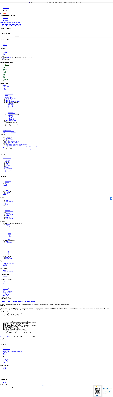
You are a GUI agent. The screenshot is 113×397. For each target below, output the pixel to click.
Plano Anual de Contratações (8, 131)
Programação (10, 227)
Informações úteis (11, 104)
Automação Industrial (9, 139)
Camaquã (4, 282)
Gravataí (4, 284)
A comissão (10, 126)
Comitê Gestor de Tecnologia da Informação (18, 301)
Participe (60, 2)
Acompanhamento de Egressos (8, 263)
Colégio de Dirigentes (9, 94)
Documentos (7, 161)
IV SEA (9, 236)
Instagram (4, 371)
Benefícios (7, 164)
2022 (8, 243)
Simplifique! (48, 2)
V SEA (9, 235)
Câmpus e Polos (6, 346)
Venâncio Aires (5, 295)
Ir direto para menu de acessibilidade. (7, 0)
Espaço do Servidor (6, 349)
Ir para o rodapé (6, 8)
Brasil (32, 2)
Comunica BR (55, 2)
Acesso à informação (68, 2)
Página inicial (8, 57)
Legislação (75, 2)
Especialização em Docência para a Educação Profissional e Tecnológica (18, 149)
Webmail (4, 367)
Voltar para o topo (3, 340)
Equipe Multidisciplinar (7, 168)
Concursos (5, 352)
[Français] (5, 13)
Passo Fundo (5, 289)
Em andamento (8, 181)
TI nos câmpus (10, 116)
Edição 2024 (7, 225)
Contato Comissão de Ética (13, 128)
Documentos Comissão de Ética (13, 127)
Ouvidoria (5, 52)
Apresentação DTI (11, 115)
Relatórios (7, 215)
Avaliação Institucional (7, 130)
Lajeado (4, 286)
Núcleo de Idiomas (11, 106)
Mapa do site (5, 20)
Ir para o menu (6, 5)
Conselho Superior (8, 92)
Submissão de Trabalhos (12, 228)
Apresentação (5, 156)
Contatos (4, 54)
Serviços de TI (10, 117)
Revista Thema (5, 185)
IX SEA (9, 230)
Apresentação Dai (11, 103)
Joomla (18, 387)
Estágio (4, 194)
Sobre (7, 338)
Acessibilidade (5, 18)
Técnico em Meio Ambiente (10, 151)
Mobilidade (10, 110)
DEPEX (4, 89)
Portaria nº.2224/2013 (4, 336)
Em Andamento (8, 170)
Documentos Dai (11, 108)
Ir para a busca (6, 7)
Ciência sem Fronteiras (12, 105)
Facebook (4, 370)
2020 (8, 245)
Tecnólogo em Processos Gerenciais (12, 142)
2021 (8, 244)
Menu (2, 58)
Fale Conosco (5, 53)
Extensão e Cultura (8, 97)
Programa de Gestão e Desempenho (9, 132)
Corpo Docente (6, 167)
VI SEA (9, 234)
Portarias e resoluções (9, 201)
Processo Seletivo (6, 350)
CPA (8, 123)
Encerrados (7, 171)
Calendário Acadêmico (7, 158)
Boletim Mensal (6, 87)
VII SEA (9, 233)
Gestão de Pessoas (8, 99)
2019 (8, 246)
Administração (8, 138)
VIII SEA (9, 232)
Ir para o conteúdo (6, 4)
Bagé (4, 281)
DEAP (4, 88)
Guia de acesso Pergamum (8, 271)
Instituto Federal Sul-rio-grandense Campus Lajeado (12, 351)
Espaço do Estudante (7, 348)
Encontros (5, 265)
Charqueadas (5, 283)
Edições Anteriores (8, 229)
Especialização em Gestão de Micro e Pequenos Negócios (16, 144)
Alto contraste (5, 19)
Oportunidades (10, 112)
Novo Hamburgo (6, 288)
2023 (8, 251)
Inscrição (9, 226)
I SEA (9, 239)
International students (11, 113)
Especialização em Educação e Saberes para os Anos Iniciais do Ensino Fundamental (21, 146)
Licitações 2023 (6, 276)
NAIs (9, 107)
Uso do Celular (5, 173)
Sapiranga (5, 293)
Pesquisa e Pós (8, 96)
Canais (80, 2)
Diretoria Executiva (8, 100)
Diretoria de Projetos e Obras (10, 120)
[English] (1, 13)
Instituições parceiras (11, 109)
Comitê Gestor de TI (11, 118)
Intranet (4, 368)
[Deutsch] (3, 13)
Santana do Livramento (7, 292)
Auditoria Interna (6, 51)
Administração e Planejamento (10, 98)
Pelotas (4, 290)
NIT (6, 184)
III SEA (9, 237)
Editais (6, 166)
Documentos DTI (11, 119)
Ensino (6, 95)
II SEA (9, 238)
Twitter (4, 369)
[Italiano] (4, 13)
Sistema (4, 270)
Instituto (4, 85)
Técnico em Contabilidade (10, 150)
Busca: (2, 36)
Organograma (5, 91)
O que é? (4, 376)
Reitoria (4, 354)
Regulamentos (5, 172)
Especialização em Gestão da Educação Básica (14, 145)
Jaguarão (4, 285)
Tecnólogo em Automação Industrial (12, 141)
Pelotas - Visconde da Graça (8, 291)
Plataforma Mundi (6, 147)
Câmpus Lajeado (6, 86)
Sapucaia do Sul (6, 294)
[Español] (2, 13)
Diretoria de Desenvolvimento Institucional (13, 101)
